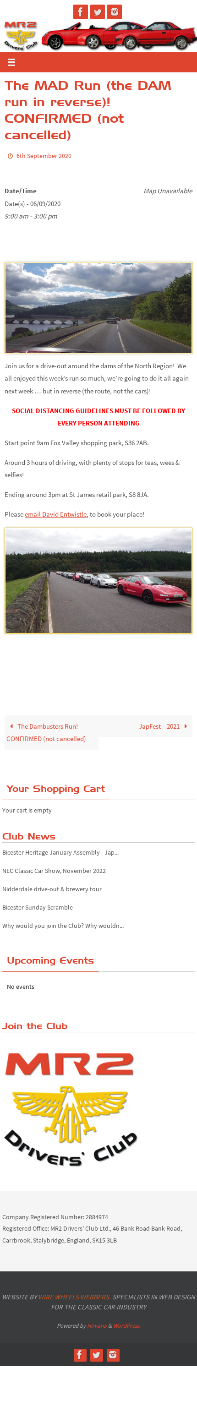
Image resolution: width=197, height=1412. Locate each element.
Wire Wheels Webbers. (74, 1294)
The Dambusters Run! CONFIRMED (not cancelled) (46, 730)
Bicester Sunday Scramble (37, 905)
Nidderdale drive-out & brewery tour (52, 887)
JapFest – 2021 (160, 724)
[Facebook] (80, 12)
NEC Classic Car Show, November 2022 (54, 868)
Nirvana (97, 1323)
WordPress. (127, 1323)
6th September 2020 (43, 155)
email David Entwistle (56, 511)
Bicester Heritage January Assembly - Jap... (60, 850)
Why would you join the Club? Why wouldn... (63, 923)
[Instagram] (114, 12)
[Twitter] (97, 12)
